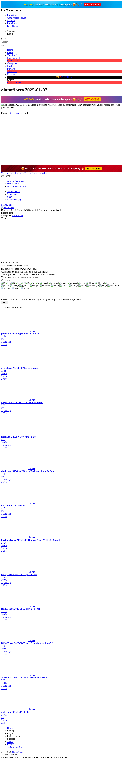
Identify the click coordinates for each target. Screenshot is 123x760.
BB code (5, 268)
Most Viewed (13, 58)
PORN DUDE (14, 82)
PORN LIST (13, 60)
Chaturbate (17, 215)
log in (10, 113)
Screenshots (12, 194)
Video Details (13, 191)
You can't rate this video (12, 173)
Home (10, 50)
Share (10, 197)
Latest (10, 52)
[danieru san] (7, 207)
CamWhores (18, 752)
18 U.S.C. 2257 (14, 747)
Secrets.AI (12, 71)
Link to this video (9, 262)
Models (10, 66)
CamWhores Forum (16, 18)
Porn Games (13, 15)
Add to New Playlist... (17, 186)
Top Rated (12, 55)
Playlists (11, 68)
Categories (12, 63)
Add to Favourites (15, 181)
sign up (19, 113)
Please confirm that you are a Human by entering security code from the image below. (41, 299)
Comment (5, 280)
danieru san (6, 204)
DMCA (11, 744)
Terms (10, 741)
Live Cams (12, 26)
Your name (6, 277)
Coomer (11, 20)
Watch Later (13, 183)
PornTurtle (12, 23)
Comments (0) (14, 199)
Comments (6, 271)
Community (12, 74)
